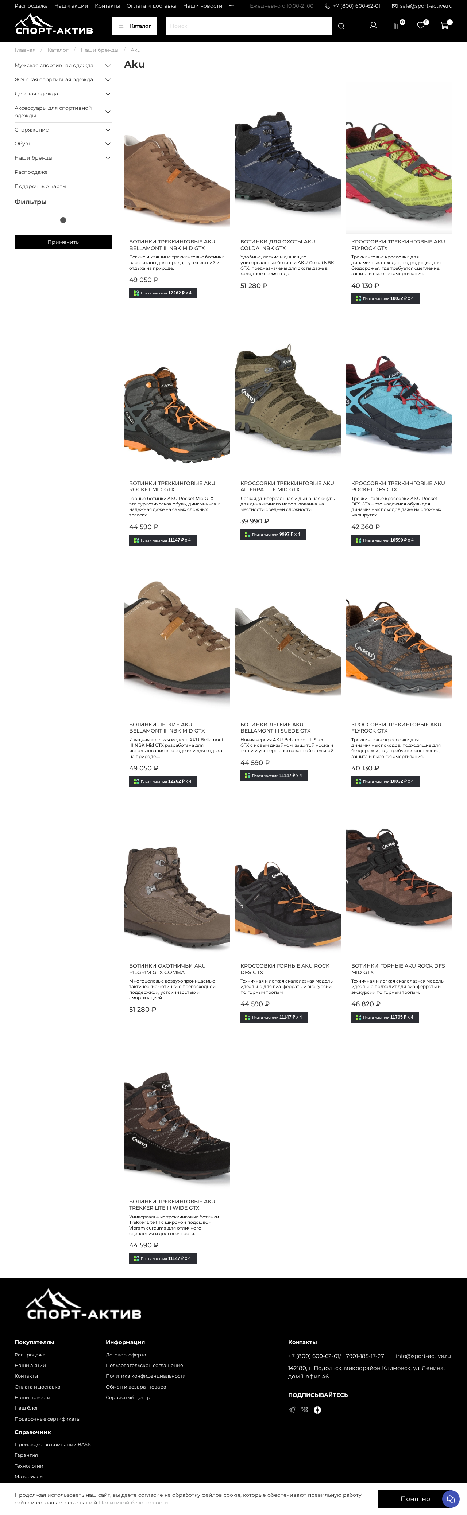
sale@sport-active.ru (426, 6)
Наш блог (26, 1408)
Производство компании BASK (53, 1444)
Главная (25, 50)
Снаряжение (32, 129)
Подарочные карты (40, 186)
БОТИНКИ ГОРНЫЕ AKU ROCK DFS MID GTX (398, 969)
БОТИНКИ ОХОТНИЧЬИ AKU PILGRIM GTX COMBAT (167, 969)
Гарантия (26, 1455)
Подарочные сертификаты (47, 1419)
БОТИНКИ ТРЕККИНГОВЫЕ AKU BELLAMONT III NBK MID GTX (172, 244)
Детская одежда (36, 93)
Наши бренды (100, 50)
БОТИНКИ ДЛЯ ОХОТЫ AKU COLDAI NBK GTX (277, 244)
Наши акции (71, 6)
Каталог (140, 26)
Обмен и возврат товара (136, 1387)
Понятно (415, 1499)
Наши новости (203, 6)
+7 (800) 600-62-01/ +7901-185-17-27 (336, 1355)
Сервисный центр (128, 1397)
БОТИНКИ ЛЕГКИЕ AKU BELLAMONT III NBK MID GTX (167, 727)
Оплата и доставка (152, 6)
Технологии (29, 1466)
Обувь (23, 143)
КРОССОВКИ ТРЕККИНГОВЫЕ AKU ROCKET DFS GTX (398, 486)
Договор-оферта (126, 1355)
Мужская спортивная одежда (54, 65)
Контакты (107, 6)
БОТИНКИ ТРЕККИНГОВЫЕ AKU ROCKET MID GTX (172, 486)
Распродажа (31, 6)
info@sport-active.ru (423, 1355)
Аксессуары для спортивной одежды (53, 112)
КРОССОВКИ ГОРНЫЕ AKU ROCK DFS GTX (284, 969)
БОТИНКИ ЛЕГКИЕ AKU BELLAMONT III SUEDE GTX (275, 727)
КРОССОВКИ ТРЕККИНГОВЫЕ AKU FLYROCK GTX (398, 244)
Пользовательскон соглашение (144, 1365)
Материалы (29, 1476)
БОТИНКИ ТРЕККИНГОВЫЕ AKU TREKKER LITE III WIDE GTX (172, 1204)
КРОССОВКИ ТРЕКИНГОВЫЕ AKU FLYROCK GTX (396, 727)
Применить (63, 242)
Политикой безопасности (133, 1502)
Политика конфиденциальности (146, 1376)
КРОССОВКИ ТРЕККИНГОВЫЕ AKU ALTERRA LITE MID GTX (287, 486)
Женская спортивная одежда (54, 79)
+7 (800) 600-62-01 (356, 6)
